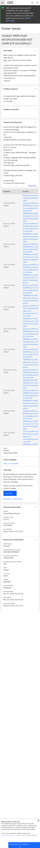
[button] (38, 820)
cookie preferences (8, 835)
